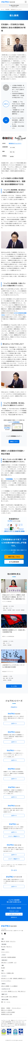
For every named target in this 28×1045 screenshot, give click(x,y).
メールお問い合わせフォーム (14, 914)
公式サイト (14, 723)
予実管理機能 (9, 479)
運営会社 (3, 1008)
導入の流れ (3, 946)
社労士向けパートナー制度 (6, 978)
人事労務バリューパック (12, 991)
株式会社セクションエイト (15, 143)
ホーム (2, 9)
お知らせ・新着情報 (5, 986)
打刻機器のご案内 (10, 973)
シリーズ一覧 (4, 991)
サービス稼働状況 (13, 986)
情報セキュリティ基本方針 (6, 1010)
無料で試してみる (14, 557)
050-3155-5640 (15, 5)
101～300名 (12, 147)
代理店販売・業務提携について (19, 978)
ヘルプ (15, 962)
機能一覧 (3, 941)
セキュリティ (13, 941)
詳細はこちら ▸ (14, 441)
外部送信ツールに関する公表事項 (8, 1012)
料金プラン (3, 973)
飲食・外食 (12, 152)
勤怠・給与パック (21, 991)
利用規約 (8, 1008)
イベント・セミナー (5, 951)
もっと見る (14, 686)
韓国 (2, 1001)
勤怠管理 (11, 156)
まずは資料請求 (14, 562)
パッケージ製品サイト (14, 836)
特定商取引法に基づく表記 (6, 1014)
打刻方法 (7, 941)
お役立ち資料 (4, 957)
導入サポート (9, 946)
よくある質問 (10, 962)
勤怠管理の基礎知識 (11, 957)
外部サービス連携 (4, 996)
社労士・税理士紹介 (13, 996)
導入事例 (7, 9)
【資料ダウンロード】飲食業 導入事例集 (14, 531)
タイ (5, 1001)
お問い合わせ (4, 962)
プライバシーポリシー (16, 1008)
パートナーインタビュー (6, 980)
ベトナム (8, 1001)
